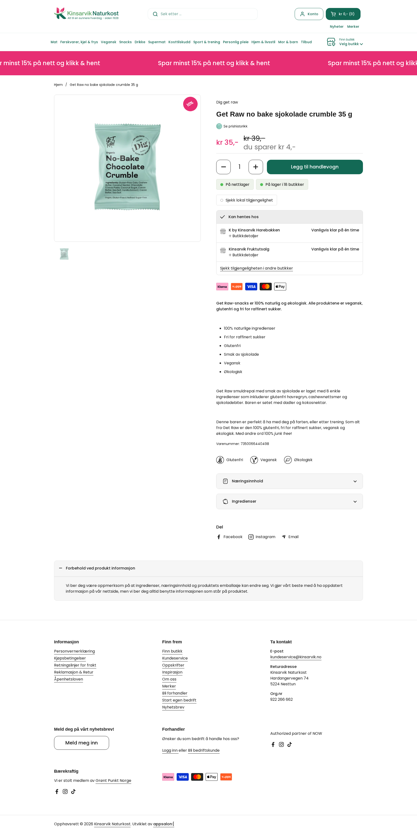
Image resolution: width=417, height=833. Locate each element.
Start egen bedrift (179, 700)
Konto (313, 14)
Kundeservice (175, 658)
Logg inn (170, 750)
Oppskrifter (173, 665)
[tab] (243, 236)
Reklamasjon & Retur (73, 672)
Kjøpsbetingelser (70, 658)
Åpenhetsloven (68, 679)
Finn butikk (172, 651)
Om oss (169, 679)
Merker (169, 686)
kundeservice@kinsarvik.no (295, 657)
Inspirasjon (172, 672)
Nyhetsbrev (173, 707)
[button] (343, 14)
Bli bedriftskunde (204, 750)
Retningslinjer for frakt (75, 665)
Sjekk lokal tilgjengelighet (249, 200)
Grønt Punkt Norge (113, 780)
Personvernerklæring (74, 651)
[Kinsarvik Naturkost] (86, 14)
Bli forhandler (175, 693)
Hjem (58, 84)
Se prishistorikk (235, 126)
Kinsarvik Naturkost (112, 824)
